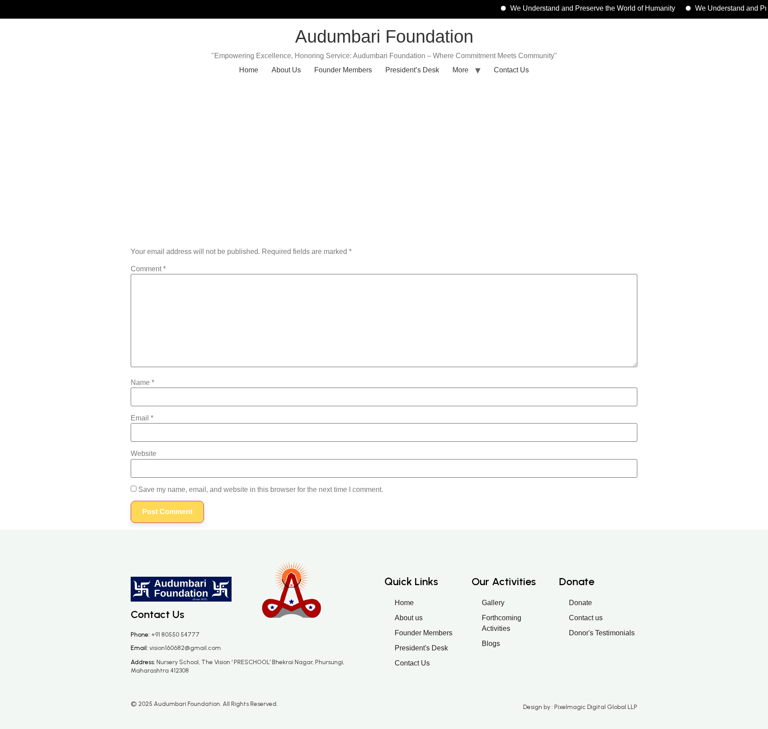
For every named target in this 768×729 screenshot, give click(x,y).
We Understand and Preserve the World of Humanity (582, 8)
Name (142, 382)
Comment (148, 269)
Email (142, 418)
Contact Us (511, 70)
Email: (176, 648)
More (460, 70)
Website (143, 453)
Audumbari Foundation (384, 36)
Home (248, 70)
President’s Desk (412, 70)
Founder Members (343, 70)
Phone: (165, 634)
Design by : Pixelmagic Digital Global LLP (580, 707)
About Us (286, 70)
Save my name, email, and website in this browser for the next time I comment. (260, 489)
